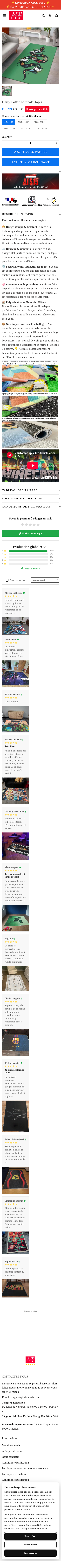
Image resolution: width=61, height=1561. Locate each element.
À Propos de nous (12, 1451)
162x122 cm (39, 122)
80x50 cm (35, 116)
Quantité (7, 136)
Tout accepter (30, 1553)
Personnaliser (30, 1544)
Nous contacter (10, 1456)
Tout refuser (31, 1536)
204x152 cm (25, 128)
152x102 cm (23, 122)
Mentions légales (12, 1445)
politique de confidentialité (34, 1528)
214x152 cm (41, 128)
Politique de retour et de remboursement (25, 1468)
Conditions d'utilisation (15, 1462)
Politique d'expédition (14, 1474)
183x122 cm (9, 128)
